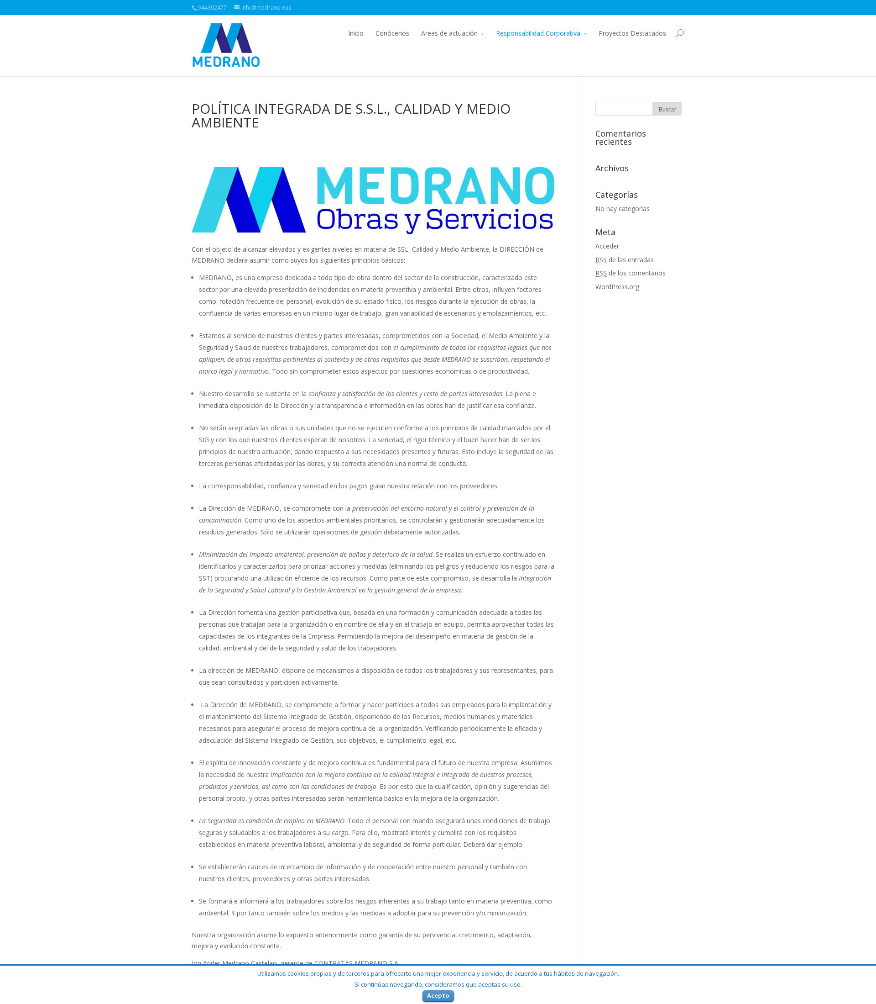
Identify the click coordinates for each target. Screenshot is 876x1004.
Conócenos (392, 33)
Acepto (438, 995)
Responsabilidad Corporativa (538, 33)
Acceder (607, 246)
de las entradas (624, 259)
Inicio (356, 33)
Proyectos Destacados (632, 33)
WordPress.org (617, 286)
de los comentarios (630, 273)
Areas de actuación (449, 33)
